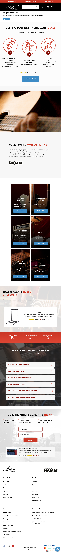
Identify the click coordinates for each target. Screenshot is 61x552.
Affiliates (5, 528)
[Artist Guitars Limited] (11, 7)
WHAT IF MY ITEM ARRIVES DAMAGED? (19, 378)
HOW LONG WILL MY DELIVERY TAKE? (19, 365)
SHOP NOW (20, 211)
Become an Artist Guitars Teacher (12, 531)
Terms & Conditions (37, 500)
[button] (48, 7)
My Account (6, 491)
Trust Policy (35, 494)
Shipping (34, 485)
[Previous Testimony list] (52, 296)
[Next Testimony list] (56, 296)
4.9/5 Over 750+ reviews (33, 72)
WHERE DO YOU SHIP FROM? (16, 384)
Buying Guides (7, 512)
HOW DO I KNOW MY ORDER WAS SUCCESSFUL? (22, 391)
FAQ (4, 488)
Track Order (6, 494)
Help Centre (6, 481)
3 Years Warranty (48, 1)
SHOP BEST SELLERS (30, 78)
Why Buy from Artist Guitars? (39, 503)
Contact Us (6, 485)
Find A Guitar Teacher (9, 522)
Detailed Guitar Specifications (11, 515)
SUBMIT (30, 440)
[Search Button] (37, 7)
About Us (34, 481)
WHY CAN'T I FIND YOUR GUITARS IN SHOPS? (21, 397)
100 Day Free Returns (29, 1)
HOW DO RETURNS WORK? (16, 371)
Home (7, 19)
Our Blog (5, 519)
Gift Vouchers (6, 534)
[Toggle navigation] (51, 7)
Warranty (34, 491)
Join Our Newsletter (8, 538)
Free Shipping (11, 1)
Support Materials (8, 525)
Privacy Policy (35, 497)
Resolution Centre (7, 497)
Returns (34, 488)
